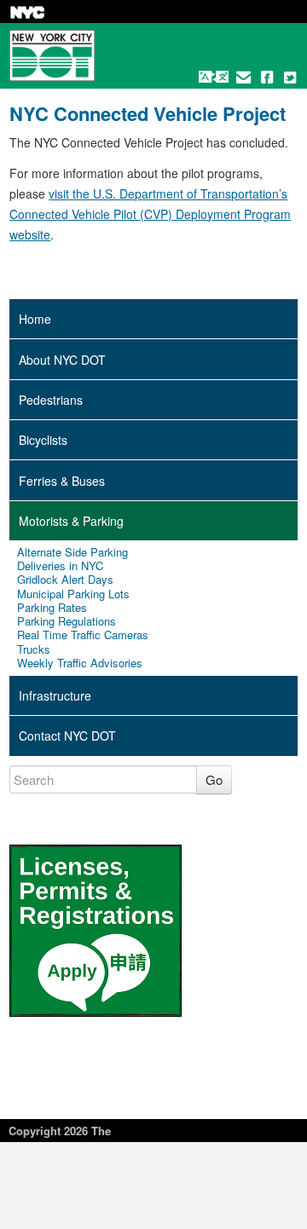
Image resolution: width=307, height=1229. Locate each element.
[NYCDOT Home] (52, 55)
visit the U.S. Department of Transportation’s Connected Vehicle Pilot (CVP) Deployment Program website (150, 214)
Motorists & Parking (71, 520)
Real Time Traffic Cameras (82, 635)
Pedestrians (51, 399)
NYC (27, 12)
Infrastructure (55, 695)
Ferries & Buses (62, 480)
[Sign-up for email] (244, 76)
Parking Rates (52, 607)
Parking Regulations (66, 621)
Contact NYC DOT (67, 735)
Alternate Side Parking (72, 552)
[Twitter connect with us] (290, 76)
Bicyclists (43, 439)
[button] (214, 76)
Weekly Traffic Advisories (79, 663)
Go (214, 779)
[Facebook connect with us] (267, 76)
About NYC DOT (62, 359)
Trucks (33, 649)
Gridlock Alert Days (65, 579)
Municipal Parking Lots (73, 594)
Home (35, 318)
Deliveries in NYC (60, 566)
